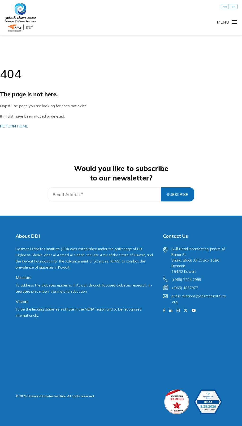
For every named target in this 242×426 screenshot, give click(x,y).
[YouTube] (194, 310)
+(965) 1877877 (184, 288)
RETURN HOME (14, 126)
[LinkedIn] (170, 310)
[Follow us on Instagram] (178, 310)
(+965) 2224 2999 (186, 279)
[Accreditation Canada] (176, 401)
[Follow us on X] (185, 310)
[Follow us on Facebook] (164, 310)
